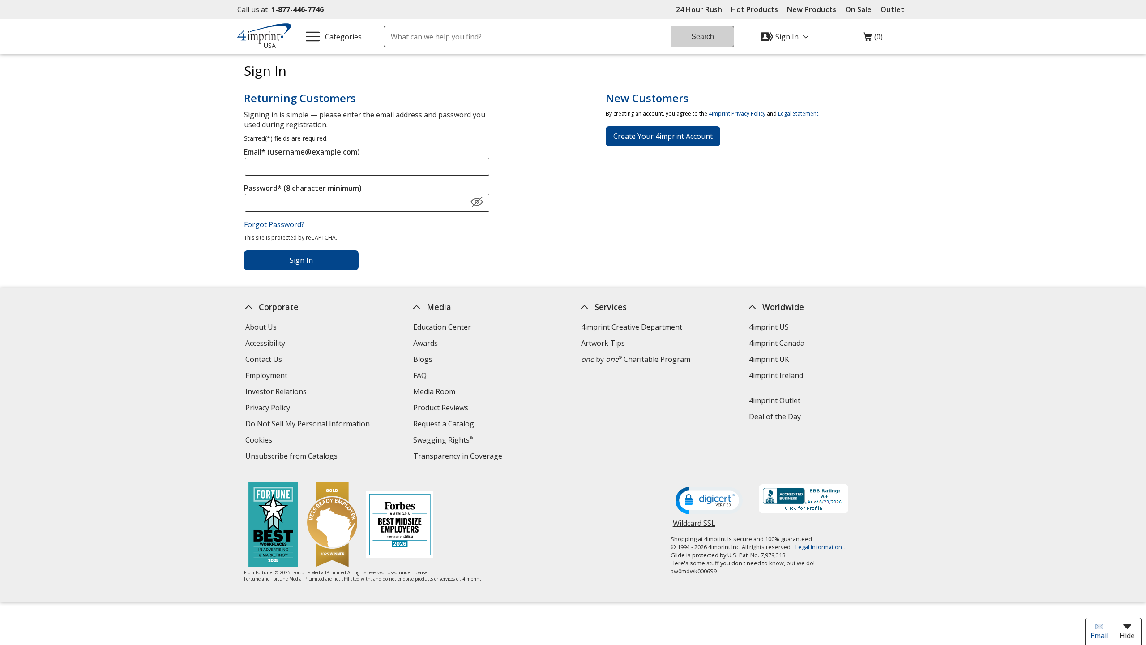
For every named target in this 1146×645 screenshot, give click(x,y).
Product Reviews (440, 408)
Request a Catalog (443, 424)
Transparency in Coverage (459, 457)
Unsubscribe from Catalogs (292, 457)
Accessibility (265, 343)
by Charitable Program (635, 359)
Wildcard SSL (694, 526)
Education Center (442, 327)
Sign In (301, 260)
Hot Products (754, 9)
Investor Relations (277, 393)
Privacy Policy (268, 409)
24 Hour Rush (699, 9)
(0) (873, 39)
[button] (476, 202)
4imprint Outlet (774, 400)
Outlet (895, 9)
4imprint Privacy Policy (737, 113)
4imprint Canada (776, 343)
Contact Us (263, 359)
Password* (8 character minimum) (303, 188)
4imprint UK (769, 359)
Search (702, 36)
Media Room (434, 391)
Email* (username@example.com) (302, 152)
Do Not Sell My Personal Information (308, 425)
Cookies (259, 441)
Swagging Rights (443, 440)
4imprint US (769, 327)
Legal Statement (798, 113)
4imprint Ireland (776, 375)
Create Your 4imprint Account (663, 136)
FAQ (420, 375)
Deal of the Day (775, 416)
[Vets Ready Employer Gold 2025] (332, 525)
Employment (266, 375)
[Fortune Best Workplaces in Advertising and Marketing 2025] (273, 525)
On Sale (858, 9)
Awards (425, 343)
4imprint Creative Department (631, 327)
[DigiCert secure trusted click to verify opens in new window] (709, 501)
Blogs (422, 359)
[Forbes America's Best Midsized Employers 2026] (400, 525)
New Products (811, 9)
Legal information (818, 547)
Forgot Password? (274, 224)
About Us (261, 327)
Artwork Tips (603, 343)
